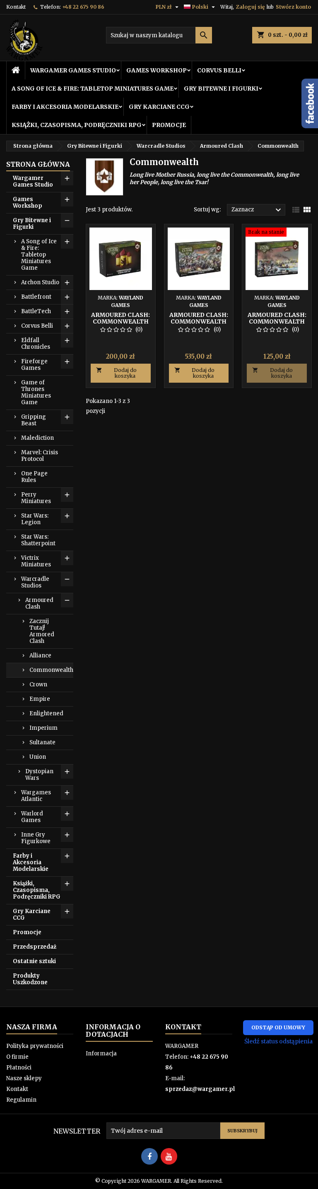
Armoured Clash (39, 603)
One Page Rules (34, 477)
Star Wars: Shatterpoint (38, 540)
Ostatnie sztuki (34, 961)
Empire (39, 698)
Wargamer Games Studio (73, 70)
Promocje (169, 125)
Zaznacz (257, 210)
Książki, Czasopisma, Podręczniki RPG (77, 125)
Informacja (101, 1053)
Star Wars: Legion (34, 519)
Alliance (40, 655)
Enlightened (46, 713)
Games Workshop (156, 70)
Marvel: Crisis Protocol (39, 456)
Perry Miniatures (36, 498)
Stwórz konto (293, 7)
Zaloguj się (250, 7)
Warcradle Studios (35, 582)
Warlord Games (32, 817)
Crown (38, 684)
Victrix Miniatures (36, 561)
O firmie (17, 1056)
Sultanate (42, 742)
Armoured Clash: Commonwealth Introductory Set (120, 321)
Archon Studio (40, 282)
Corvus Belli (219, 70)
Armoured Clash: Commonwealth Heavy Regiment (277, 321)
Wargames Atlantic (36, 796)
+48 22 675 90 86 (83, 7)
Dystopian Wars (39, 774)
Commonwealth (51, 670)
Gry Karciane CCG (159, 106)
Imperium (43, 727)
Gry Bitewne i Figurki (221, 88)
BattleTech (36, 311)
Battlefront (36, 296)
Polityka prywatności (34, 1046)
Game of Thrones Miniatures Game (36, 392)
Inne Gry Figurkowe (36, 838)
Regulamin (21, 1099)
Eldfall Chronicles (35, 343)
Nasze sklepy (24, 1078)
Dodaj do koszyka (116, 373)
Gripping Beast (33, 420)
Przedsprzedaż (34, 946)
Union (37, 756)
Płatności (18, 1067)
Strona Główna (38, 164)
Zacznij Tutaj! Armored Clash (41, 631)
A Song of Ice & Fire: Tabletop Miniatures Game (92, 88)
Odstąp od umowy (278, 1027)
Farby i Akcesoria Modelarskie (65, 106)
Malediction (37, 437)
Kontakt (16, 7)
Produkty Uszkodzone (30, 979)
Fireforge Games (34, 365)
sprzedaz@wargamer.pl (200, 1089)
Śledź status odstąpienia (278, 1041)
